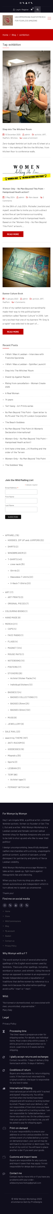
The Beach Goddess (15, 422)
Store (7, 916)
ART (44, 134)
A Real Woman (12, 393)
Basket (8, 936)
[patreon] (23, 3)
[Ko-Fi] (31, 3)
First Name (9, 497)
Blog (7, 926)
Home (7, 911)
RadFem (6, 138)
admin (27, 134)
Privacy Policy (10, 946)
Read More (13, 234)
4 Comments (19, 302)
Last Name (9, 505)
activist (38, 134)
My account (10, 931)
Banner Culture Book (13, 293)
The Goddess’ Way (14, 464)
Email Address (11, 488)
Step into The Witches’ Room (17, 129)
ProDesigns (36, 1201)
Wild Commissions (13, 921)
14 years (9, 399)
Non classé (33, 197)
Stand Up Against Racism (17, 376)
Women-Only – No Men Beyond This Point (25, 458)
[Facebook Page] (28, 3)
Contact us (9, 941)
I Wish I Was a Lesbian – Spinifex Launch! (25, 364)
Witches (14, 138)
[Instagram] (20, 3)
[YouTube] (26, 3)
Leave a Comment (30, 138)
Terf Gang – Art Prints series (19, 405)
